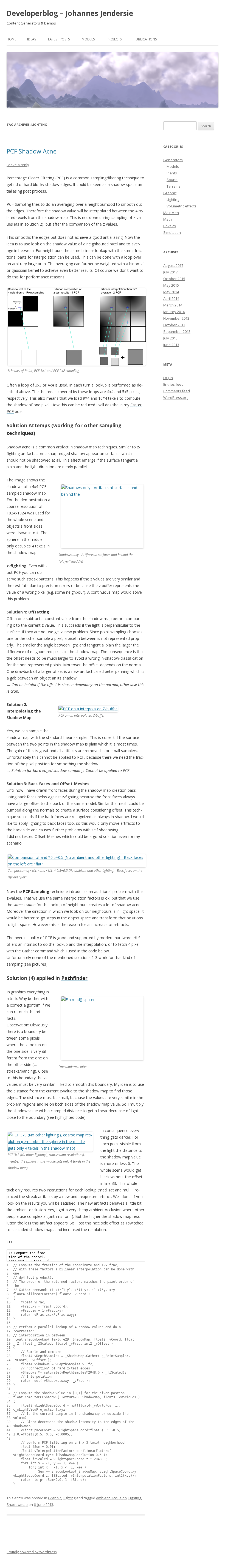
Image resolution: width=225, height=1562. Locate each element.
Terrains (174, 186)
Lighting (69, 1497)
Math (167, 219)
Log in (168, 377)
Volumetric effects (181, 206)
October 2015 (174, 278)
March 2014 (172, 305)
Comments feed (176, 390)
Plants (172, 173)
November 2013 (176, 318)
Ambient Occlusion (111, 1497)
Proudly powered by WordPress (32, 1552)
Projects (114, 39)
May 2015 (171, 285)
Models (88, 39)
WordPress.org (175, 397)
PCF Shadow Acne (32, 151)
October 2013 (174, 324)
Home (11, 39)
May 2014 (171, 291)
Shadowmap (17, 1504)
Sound (172, 179)
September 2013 (176, 331)
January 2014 (174, 311)
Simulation (172, 232)
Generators (173, 159)
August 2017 (173, 265)
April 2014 (171, 298)
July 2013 (170, 338)
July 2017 (170, 272)
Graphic (54, 1497)
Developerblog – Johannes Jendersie (70, 13)
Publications (145, 39)
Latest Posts (59, 39)
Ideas (31, 39)
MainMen (171, 212)
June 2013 (171, 344)
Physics (169, 225)
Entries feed (173, 384)
